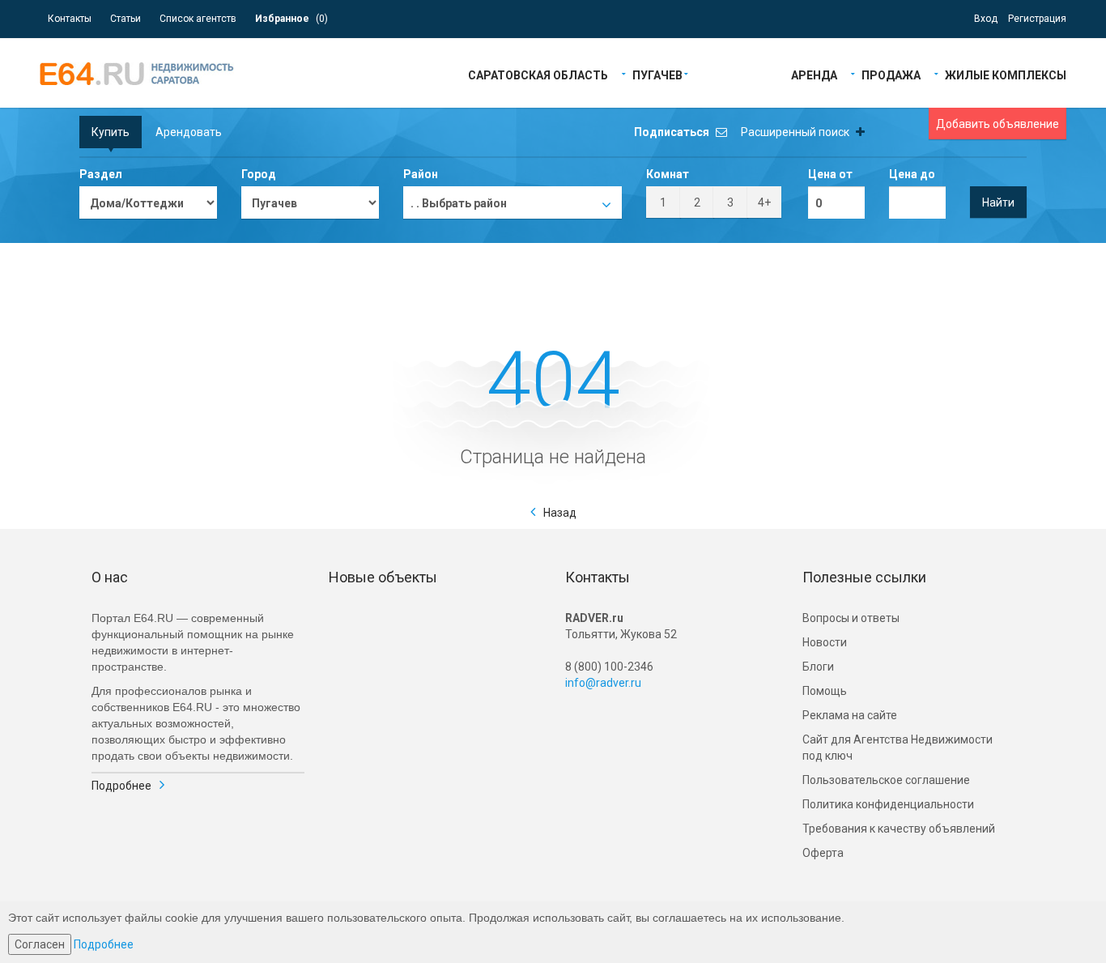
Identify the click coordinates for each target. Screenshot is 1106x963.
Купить (110, 132)
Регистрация (1037, 18)
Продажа (891, 74)
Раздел (100, 174)
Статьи (125, 18)
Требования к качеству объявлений (898, 828)
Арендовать (188, 132)
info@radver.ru (603, 682)
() (291, 18)
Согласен (40, 944)
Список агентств (198, 18)
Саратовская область (538, 74)
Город (258, 174)
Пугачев (657, 74)
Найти (998, 202)
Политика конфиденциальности (888, 804)
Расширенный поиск (796, 132)
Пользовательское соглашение (886, 779)
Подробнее (121, 785)
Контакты (69, 18)
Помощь (824, 690)
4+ (764, 202)
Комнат (667, 174)
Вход (986, 18)
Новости (824, 642)
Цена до (912, 174)
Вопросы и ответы (851, 617)
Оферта (823, 852)
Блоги (818, 666)
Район (420, 174)
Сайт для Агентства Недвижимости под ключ (897, 747)
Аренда (814, 74)
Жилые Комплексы (1005, 74)
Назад (559, 512)
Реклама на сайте (849, 715)
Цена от (830, 174)
